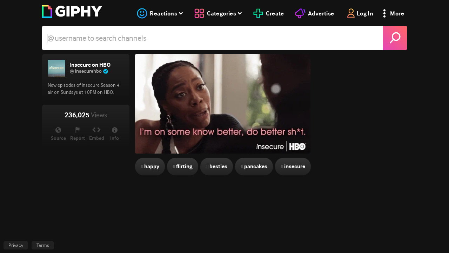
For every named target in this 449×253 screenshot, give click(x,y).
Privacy (15, 245)
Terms (42, 245)
